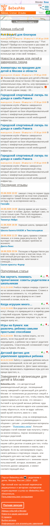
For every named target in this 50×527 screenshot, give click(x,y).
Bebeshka (16, 8)
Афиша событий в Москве (14, 511)
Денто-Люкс (7, 246)
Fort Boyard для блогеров (18, 34)
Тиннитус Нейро (9, 220)
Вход (46, 2)
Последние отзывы (14, 185)
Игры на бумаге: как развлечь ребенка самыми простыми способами (19, 328)
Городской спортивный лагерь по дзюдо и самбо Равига (24, 96)
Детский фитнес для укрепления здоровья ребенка (22, 354)
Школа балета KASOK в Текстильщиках (22, 230)
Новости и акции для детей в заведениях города (21, 60)
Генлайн (5, 204)
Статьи (13, 13)
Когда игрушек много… (16, 304)
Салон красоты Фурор (12, 264)
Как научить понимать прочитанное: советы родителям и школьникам (25, 280)
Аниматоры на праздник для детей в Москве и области (21, 69)
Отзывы (22, 13)
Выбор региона (9, 520)
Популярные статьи (14, 271)
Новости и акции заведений (15, 514)
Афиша (5, 13)
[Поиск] (47, 12)
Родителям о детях (22, 426)
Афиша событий (12, 29)
